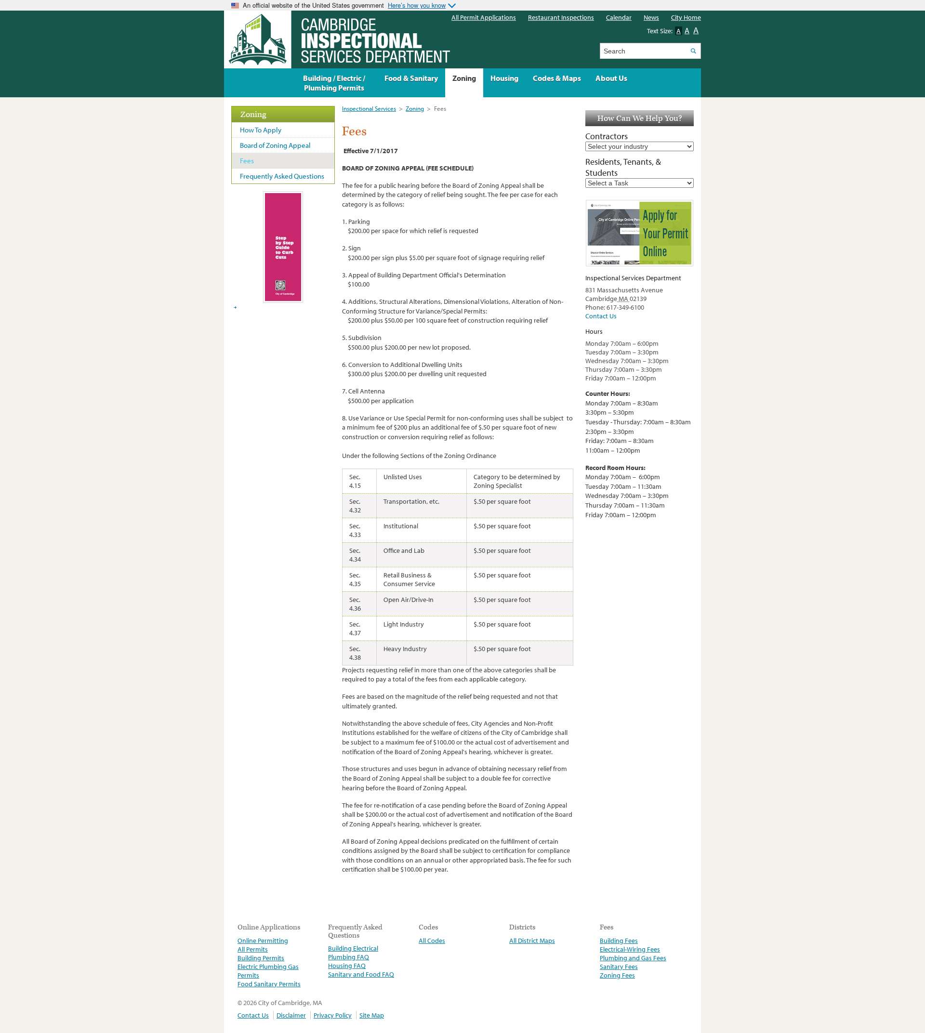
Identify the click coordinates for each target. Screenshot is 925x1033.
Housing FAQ (347, 965)
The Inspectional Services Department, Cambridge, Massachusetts (337, 39)
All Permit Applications (483, 17)
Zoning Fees (617, 975)
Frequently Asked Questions (282, 176)
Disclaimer (291, 1015)
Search (693, 51)
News (651, 17)
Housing (504, 78)
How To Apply (260, 129)
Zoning (415, 108)
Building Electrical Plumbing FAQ (353, 952)
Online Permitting (263, 940)
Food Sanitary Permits (269, 984)
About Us (611, 78)
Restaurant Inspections (561, 17)
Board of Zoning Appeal (275, 145)
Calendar (619, 17)
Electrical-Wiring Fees (630, 949)
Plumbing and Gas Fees (633, 958)
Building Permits (261, 958)
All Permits (253, 949)
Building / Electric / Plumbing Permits (334, 82)
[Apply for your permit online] (639, 233)
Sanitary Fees (619, 966)
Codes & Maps (557, 78)
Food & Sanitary (411, 78)
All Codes (432, 940)
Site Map (371, 1015)
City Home (686, 17)
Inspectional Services (369, 108)
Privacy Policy (333, 1015)
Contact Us (601, 316)
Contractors (606, 136)
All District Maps (532, 940)
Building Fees (619, 940)
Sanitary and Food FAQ (361, 974)
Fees (247, 160)
